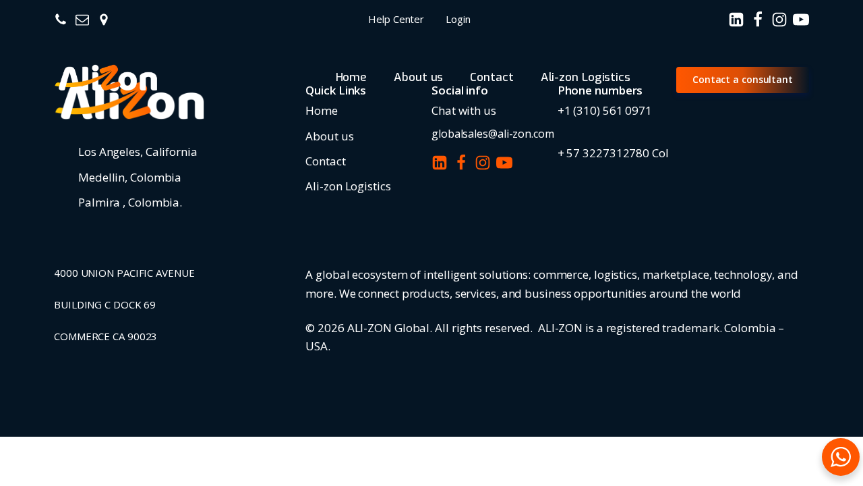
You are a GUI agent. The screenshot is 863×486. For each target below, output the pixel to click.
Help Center (396, 19)
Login (458, 19)
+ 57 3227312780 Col (613, 153)
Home (351, 77)
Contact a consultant (742, 79)
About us (418, 77)
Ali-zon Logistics (585, 77)
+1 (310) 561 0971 (605, 110)
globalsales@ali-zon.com (493, 133)
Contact (491, 77)
